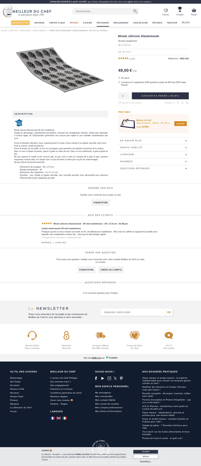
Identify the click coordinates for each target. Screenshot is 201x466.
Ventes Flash (16, 396)
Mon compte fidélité (105, 400)
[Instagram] (110, 378)
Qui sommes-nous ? (60, 381)
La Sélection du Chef (21, 407)
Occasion (15, 385)
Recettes (186, 22)
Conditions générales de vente (66, 393)
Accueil (4, 30)
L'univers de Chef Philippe (63, 378)
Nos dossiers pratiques (160, 371)
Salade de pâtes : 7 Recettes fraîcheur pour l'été (164, 426)
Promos (14, 400)
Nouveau (14, 393)
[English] (59, 418)
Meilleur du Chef (63, 371)
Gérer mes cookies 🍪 (61, 400)
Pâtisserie (14, 30)
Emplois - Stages (59, 404)
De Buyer (124, 52)
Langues (56, 411)
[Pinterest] (122, 378)
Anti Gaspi (15, 381)
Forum (13, 411)
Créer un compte (111, 270)
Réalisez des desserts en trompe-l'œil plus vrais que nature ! (164, 388)
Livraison (68, 389)
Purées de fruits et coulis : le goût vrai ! (162, 438)
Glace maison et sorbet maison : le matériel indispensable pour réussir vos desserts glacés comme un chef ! (166, 380)
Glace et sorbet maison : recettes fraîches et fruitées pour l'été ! (165, 420)
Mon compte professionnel (108, 407)
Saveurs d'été (17, 389)
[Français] (52, 418)
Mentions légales (59, 396)
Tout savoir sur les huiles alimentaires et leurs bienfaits (166, 433)
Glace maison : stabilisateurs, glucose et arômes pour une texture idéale (163, 413)
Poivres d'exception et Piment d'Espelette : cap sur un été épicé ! (166, 401)
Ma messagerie (103, 392)
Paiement (55, 389)
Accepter (145, 452)
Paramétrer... (145, 461)
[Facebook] (97, 378)
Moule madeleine (40, 30)
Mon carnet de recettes (107, 404)
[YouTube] (103, 378)
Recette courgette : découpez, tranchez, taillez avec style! (166, 394)
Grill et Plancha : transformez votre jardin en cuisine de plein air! (165, 407)
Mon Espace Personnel (112, 386)
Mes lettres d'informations (108, 411)
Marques (14, 404)
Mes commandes (104, 396)
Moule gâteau (26, 30)
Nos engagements (59, 385)
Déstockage (16, 378)
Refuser (146, 457)
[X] (116, 378)
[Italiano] (65, 418)
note (132, 58)
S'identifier (100, 202)
